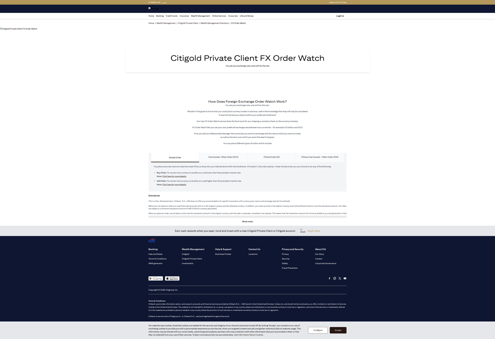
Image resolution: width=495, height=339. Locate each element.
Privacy (285, 254)
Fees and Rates (155, 254)
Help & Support (223, 249)
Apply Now (313, 230)
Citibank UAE (154, 2)
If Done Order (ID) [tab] (272, 157)
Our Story (319, 254)
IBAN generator (155, 263)
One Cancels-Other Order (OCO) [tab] (223, 157)
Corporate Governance (325, 263)
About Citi (320, 249)
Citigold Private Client (192, 259)
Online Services (219, 16)
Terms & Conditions (157, 259)
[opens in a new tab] (155, 278)
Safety (285, 263)
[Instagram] (334, 278)
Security (286, 259)
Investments (187, 263)
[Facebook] (329, 278)
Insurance (184, 16)
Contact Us (254, 249)
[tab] (160, 16)
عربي (164, 2)
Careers (318, 259)
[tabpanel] (247, 177)
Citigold (185, 254)
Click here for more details (174, 176)
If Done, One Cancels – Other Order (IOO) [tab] (319, 157)
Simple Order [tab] (175, 157)
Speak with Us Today (337, 2)
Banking (160, 16)
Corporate (233, 16)
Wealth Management (200, 16)
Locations (253, 254)
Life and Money (247, 16)
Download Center (223, 254)
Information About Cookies (250, 335)
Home (151, 16)
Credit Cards (172, 16)
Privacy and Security (292, 249)
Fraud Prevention (290, 268)
